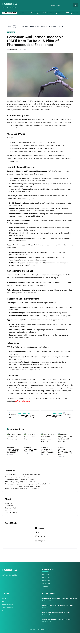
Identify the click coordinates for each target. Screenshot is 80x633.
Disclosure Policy (11, 508)
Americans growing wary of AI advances (20, 482)
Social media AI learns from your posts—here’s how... (48, 451)
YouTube (41, 532)
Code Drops (46, 577)
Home (9, 27)
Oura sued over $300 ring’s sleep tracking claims (23, 474)
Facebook (41, 528)
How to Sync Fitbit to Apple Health (31, 450)
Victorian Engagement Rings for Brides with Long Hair (65, 451)
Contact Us (9, 506)
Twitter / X (41, 536)
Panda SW (9, 3)
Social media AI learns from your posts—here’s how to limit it (27, 484)
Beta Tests (45, 574)
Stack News (46, 583)
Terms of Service (11, 513)
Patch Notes (46, 580)
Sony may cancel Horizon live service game (39, 13)
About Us (8, 503)
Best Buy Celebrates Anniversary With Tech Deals (23, 486)
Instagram (41, 541)
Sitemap (8, 510)
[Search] (75, 5)
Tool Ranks (45, 586)
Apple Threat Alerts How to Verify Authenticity (22, 489)
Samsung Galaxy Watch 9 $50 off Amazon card (13, 451)
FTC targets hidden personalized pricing (20, 479)
